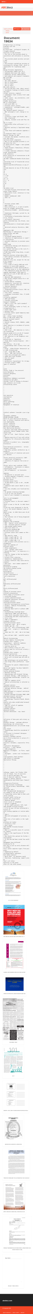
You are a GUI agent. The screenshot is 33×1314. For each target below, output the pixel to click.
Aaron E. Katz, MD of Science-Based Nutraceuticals (16, 1110)
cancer (7, 32)
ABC (7, 7)
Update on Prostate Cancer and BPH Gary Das (14, 993)
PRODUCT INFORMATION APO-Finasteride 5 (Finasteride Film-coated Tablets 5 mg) (17, 1248)
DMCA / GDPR (16, 1312)
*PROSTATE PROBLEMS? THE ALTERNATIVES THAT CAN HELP (16, 1178)
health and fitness (8, 29)
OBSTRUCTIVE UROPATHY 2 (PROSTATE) (13, 1144)
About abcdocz (7, 1312)
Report (17, 29)
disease (7, 30)
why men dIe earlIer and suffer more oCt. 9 (14, 936)
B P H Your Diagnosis (13, 900)
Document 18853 (13, 1042)
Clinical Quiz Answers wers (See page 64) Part (14, 972)
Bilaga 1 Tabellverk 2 (13, 1285)
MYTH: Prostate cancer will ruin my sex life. (14, 1211)
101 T (13, 1076)
